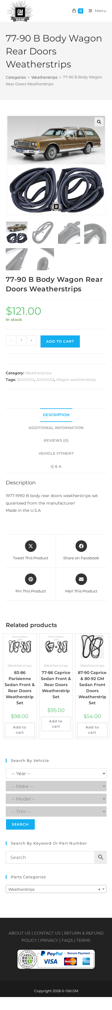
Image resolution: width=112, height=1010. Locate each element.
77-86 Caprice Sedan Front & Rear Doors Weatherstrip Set (56, 684)
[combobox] (56, 889)
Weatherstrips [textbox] (54, 889)
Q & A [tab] (56, 466)
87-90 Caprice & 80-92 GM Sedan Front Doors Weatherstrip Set (92, 687)
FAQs (67, 940)
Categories (16, 77)
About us (19, 933)
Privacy (49, 940)
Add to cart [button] (19, 730)
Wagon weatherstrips (76, 379)
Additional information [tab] (56, 428)
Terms (83, 940)
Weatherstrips (44, 77)
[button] (99, 122)
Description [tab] (56, 415)
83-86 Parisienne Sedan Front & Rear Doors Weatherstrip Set (20, 687)
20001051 (25, 379)
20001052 (45, 379)
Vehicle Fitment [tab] (56, 453)
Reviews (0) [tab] (56, 440)
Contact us (47, 933)
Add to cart (60, 341)
